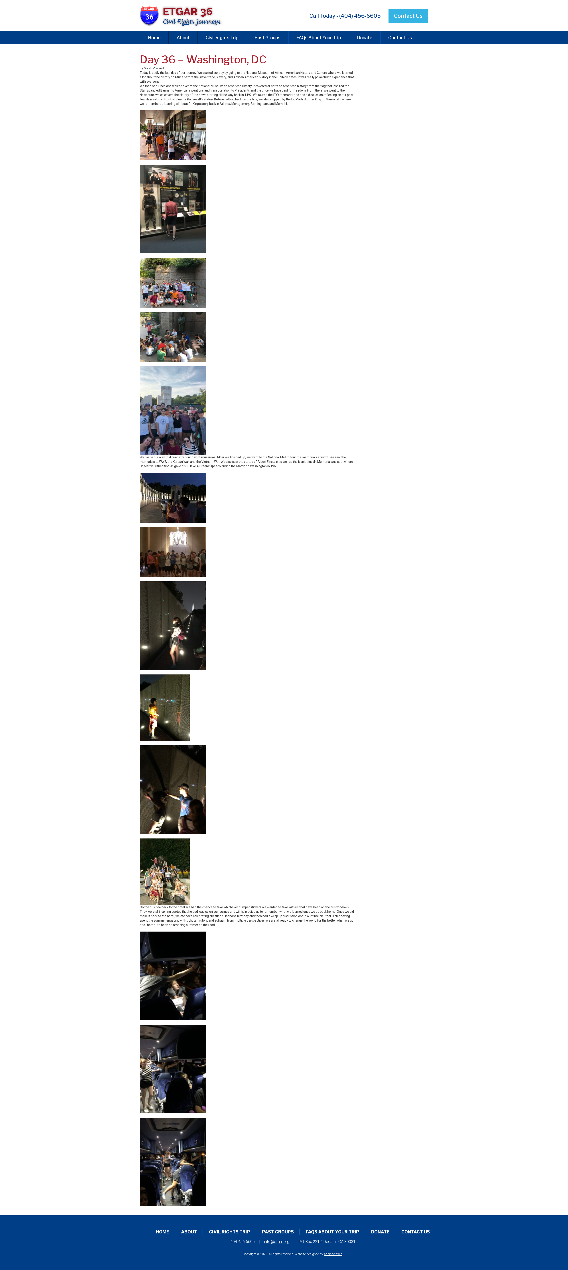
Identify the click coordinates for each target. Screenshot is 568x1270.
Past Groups (267, 37)
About (183, 37)
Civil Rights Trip (222, 37)
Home (154, 37)
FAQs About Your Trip (318, 37)
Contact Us (408, 16)
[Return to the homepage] (185, 15)
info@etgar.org (276, 1241)
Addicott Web (333, 1254)
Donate (364, 37)
